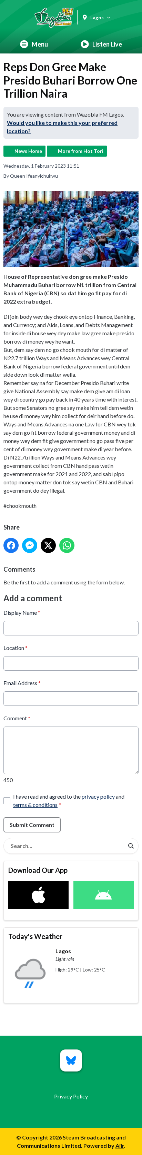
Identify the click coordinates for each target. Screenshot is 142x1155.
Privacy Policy (71, 1096)
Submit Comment (32, 824)
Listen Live (107, 44)
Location (15, 647)
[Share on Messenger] (29, 545)
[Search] (131, 846)
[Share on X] (48, 545)
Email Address (22, 683)
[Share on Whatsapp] (66, 545)
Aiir (119, 1145)
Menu (40, 44)
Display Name (21, 612)
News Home (28, 151)
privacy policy (98, 796)
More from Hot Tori (80, 151)
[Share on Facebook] (11, 545)
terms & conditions (35, 804)
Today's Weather (35, 936)
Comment (16, 718)
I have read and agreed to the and (68, 800)
